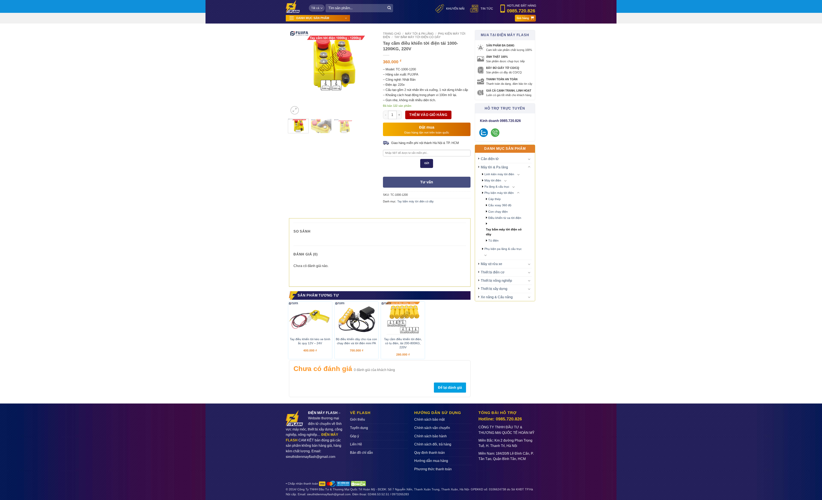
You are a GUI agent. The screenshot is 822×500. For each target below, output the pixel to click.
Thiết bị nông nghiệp (496, 280)
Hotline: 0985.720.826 (500, 419)
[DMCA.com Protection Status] (358, 483)
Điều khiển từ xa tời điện (504, 218)
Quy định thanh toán (429, 452)
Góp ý (354, 436)
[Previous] (296, 62)
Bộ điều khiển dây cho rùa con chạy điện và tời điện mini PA (356, 341)
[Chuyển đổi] (529, 159)
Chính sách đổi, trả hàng (432, 444)
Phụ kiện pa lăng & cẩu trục (503, 249)
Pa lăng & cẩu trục (496, 186)
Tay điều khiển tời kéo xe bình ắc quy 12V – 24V (310, 341)
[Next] (367, 62)
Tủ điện (493, 240)
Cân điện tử (490, 159)
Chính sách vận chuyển (432, 428)
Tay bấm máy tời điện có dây (504, 232)
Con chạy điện (498, 211)
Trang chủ (392, 33)
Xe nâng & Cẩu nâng (497, 297)
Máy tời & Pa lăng (494, 167)
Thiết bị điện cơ (493, 272)
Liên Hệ (356, 444)
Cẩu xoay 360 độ (499, 205)
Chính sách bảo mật (429, 419)
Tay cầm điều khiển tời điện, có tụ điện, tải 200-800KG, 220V (403, 343)
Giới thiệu (357, 419)
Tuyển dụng (359, 428)
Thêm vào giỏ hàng (428, 115)
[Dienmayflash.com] (294, 6)
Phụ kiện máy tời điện (499, 192)
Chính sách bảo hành (430, 436)
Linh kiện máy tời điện (499, 174)
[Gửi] (389, 8)
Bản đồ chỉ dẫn (361, 452)
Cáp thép (494, 199)
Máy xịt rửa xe (491, 264)
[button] (318, 18)
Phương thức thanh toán (433, 469)
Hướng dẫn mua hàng (431, 461)
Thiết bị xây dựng (494, 289)
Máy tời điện (492, 180)
